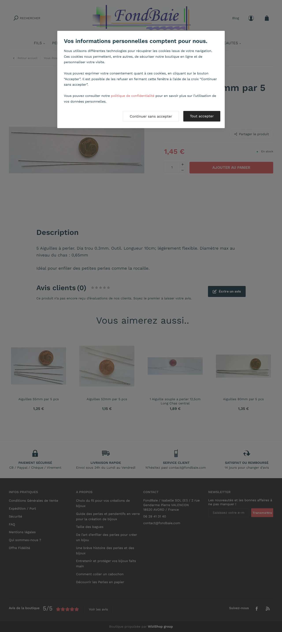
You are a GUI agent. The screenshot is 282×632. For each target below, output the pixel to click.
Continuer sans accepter (151, 116)
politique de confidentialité (132, 96)
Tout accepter (202, 116)
